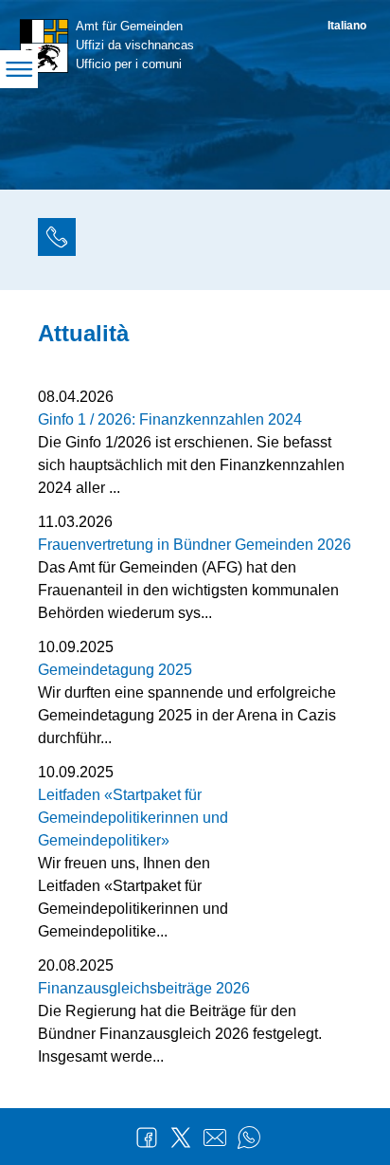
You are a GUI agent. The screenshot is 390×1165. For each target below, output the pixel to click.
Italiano (347, 25)
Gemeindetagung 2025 (115, 670)
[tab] (57, 240)
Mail (215, 1137)
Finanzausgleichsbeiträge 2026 (144, 988)
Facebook (147, 1137)
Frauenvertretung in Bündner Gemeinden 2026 (194, 545)
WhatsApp (249, 1137)
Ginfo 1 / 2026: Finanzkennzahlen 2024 (170, 419)
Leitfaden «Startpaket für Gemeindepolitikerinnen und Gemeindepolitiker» (133, 817)
